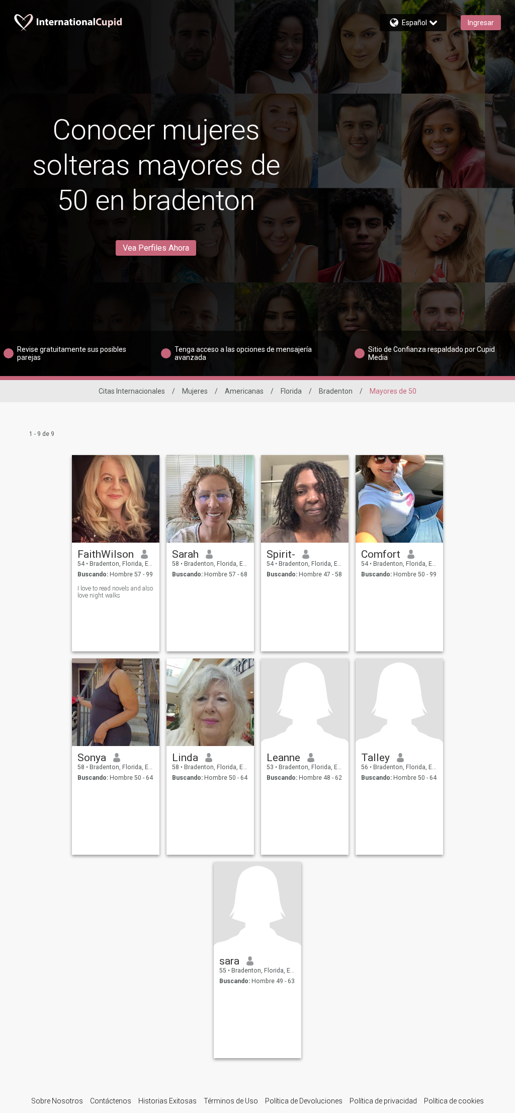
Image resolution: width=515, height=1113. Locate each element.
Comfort (380, 554)
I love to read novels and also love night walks (115, 592)
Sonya (91, 758)
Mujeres (195, 391)
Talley (375, 758)
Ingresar (481, 23)
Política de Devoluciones (303, 1101)
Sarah (185, 554)
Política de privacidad (383, 1101)
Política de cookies (454, 1101)
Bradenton (336, 391)
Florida (291, 391)
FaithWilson (105, 554)
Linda (185, 758)
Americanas (244, 391)
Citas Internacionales (132, 391)
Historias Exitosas (167, 1101)
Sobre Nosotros (57, 1101)
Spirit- (281, 554)
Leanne (283, 758)
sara (229, 961)
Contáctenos (110, 1101)
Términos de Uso (231, 1101)
